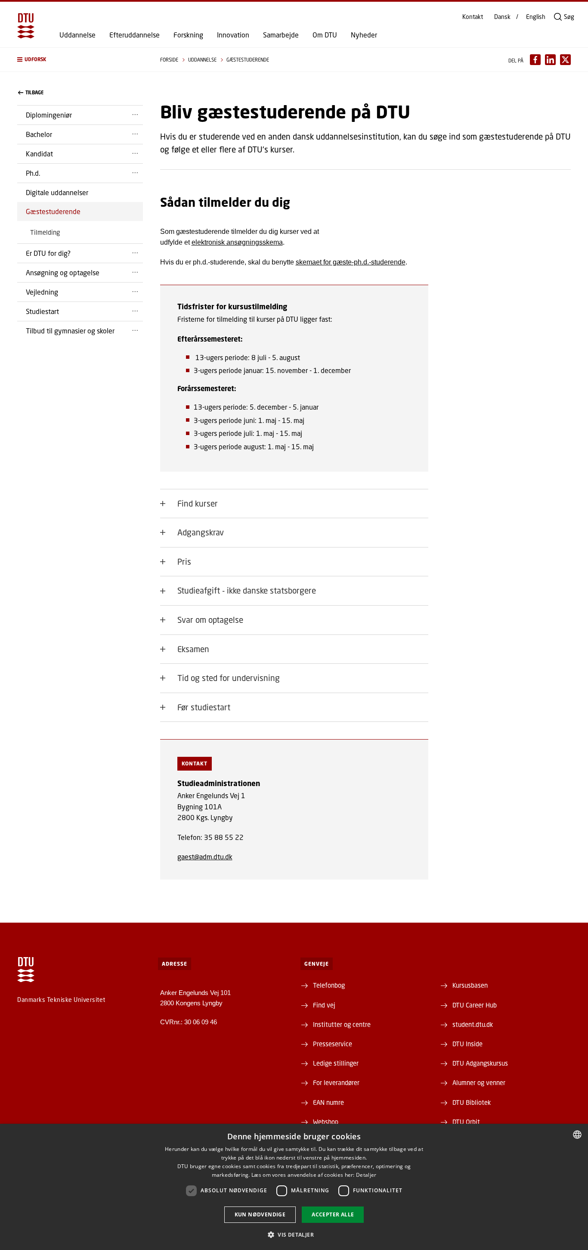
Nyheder (364, 34)
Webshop (325, 1122)
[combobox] (577, 1134)
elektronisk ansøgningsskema (237, 242)
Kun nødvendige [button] (260, 1214)
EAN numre (328, 1102)
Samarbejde (281, 34)
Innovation (233, 34)
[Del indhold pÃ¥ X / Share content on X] (565, 59)
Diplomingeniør (49, 115)
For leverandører (336, 1082)
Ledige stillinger (336, 1063)
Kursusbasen (470, 985)
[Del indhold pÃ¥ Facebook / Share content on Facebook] (535, 59)
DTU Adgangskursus (480, 1063)
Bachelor (39, 134)
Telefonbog (329, 985)
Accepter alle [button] (333, 1214)
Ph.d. (33, 173)
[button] (80, 59)
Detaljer (366, 1174)
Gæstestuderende (53, 211)
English (535, 17)
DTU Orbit (466, 1122)
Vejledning (42, 292)
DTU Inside (467, 1044)
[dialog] (294, 1187)
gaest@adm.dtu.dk (204, 856)
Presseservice (332, 1044)
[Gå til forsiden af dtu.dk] (25, 26)
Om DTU (325, 34)
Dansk (502, 17)
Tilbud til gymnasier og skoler (70, 330)
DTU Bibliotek (471, 1102)
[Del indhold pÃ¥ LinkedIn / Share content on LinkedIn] (550, 59)
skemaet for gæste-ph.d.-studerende (350, 262)
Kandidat (39, 153)
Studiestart (42, 311)
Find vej (324, 1005)
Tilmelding (45, 232)
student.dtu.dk (472, 1024)
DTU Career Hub (474, 1005)
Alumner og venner (478, 1082)
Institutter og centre (342, 1024)
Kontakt (472, 17)
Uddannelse (77, 34)
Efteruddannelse (134, 34)
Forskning (188, 34)
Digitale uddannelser (57, 192)
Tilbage (34, 93)
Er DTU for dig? (48, 253)
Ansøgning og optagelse (62, 272)
